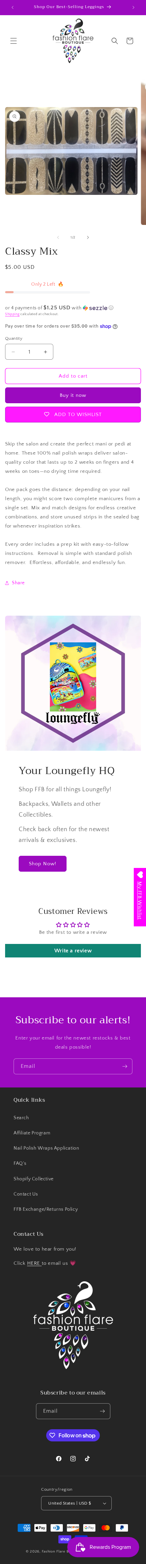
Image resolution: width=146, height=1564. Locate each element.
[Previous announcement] (12, 7)
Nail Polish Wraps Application (46, 1148)
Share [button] (18, 583)
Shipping (12, 314)
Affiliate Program (32, 1133)
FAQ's (20, 1163)
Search (21, 1118)
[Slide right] (87, 237)
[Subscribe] (124, 1066)
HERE (34, 1263)
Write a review (73, 951)
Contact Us (26, 1194)
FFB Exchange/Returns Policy (46, 1209)
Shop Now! (42, 864)
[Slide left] (58, 237)
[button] (13, 40)
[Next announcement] (133, 7)
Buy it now (73, 395)
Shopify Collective (34, 1179)
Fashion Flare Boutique (62, 1551)
